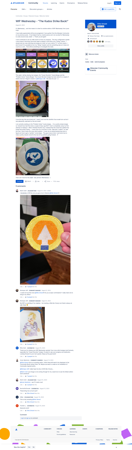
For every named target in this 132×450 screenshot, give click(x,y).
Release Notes (83, 3)
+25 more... (108, 41)
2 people (29, 384)
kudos (87, 62)
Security (115, 439)
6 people (29, 297)
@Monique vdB (40, 78)
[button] (43, 61)
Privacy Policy (99, 439)
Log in (109, 3)
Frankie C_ (23, 405)
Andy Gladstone (24, 360)
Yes (29, 447)
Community (33, 3)
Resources (72, 434)
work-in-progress (100, 62)
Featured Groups (34, 16)
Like (21, 286)
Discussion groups (36, 9)
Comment (19, 181)
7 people (29, 286)
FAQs (58, 432)
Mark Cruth (23, 190)
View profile (100, 46)
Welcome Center (44, 16)
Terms (108, 439)
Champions (71, 3)
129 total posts (93, 38)
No (33, 447)
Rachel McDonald (25, 388)
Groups (25, 16)
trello (92, 62)
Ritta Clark (23, 348)
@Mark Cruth (24, 372)
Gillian (21, 397)
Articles (49, 9)
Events (62, 3)
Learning (54, 3)
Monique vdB (24, 290)
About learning (73, 432)
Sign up (117, 3)
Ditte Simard (30, 393)
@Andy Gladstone (25, 382)
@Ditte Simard (53, 193)
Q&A (23, 9)
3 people (29, 356)
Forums (45, 3)
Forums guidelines (61, 434)
